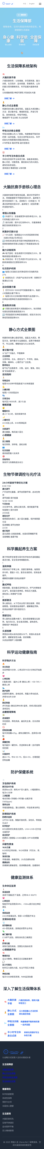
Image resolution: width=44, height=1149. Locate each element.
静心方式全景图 (8, 1073)
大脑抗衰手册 (8, 1069)
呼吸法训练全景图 (9, 1077)
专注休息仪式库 (8, 1081)
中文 (24, 4)
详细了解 (8, 98)
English (31, 4)
